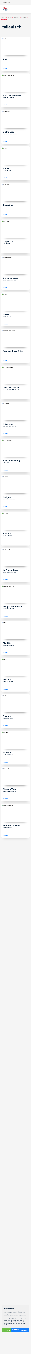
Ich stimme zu (6, 1330)
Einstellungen (24, 1330)
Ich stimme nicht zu (15, 1330)
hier (15, 1324)
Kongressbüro (6, 2)
